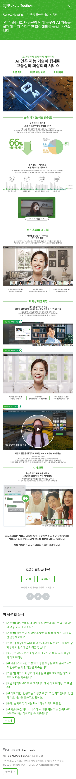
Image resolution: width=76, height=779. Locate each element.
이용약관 (27, 755)
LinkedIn (46, 596)
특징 (55, 14)
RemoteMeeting (13, 14)
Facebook (30, 596)
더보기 (8, 720)
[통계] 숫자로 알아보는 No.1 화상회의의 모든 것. (34, 703)
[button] (28, 579)
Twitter (38, 596)
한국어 (9, 771)
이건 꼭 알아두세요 (38, 14)
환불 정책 (38, 755)
